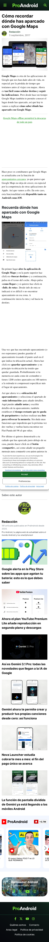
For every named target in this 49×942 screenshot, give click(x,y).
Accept (24, 474)
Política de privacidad (27, 486)
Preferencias (24, 481)
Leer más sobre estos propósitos (33, 470)
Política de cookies (12, 486)
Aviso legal (40, 486)
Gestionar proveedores (13, 470)
